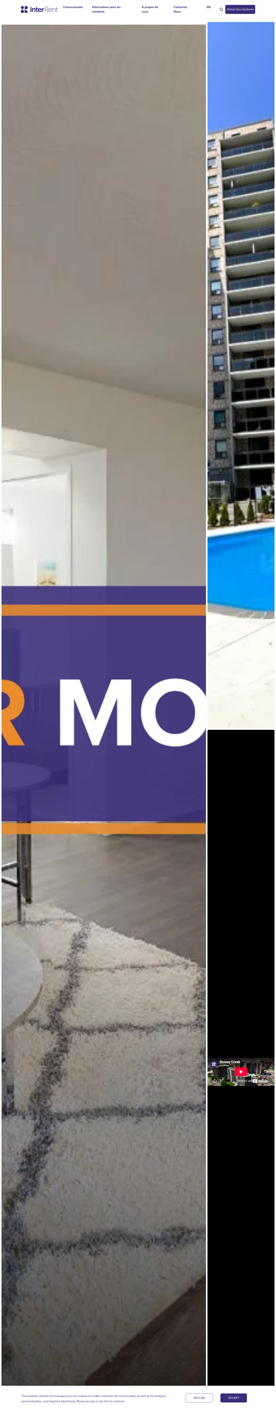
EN (209, 7)
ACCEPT (233, 1398)
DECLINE (199, 1398)
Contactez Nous (180, 9)
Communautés (73, 7)
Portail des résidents (240, 9)
